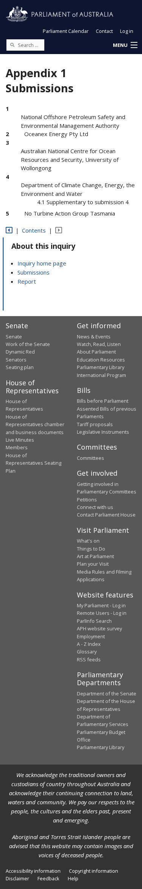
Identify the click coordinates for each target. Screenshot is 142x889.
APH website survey (99, 628)
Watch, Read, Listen (99, 344)
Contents (34, 230)
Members (17, 447)
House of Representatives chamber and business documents (35, 424)
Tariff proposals (95, 424)
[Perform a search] (12, 44)
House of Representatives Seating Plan (33, 463)
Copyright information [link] (93, 870)
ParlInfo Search (94, 620)
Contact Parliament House (106, 514)
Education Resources (101, 359)
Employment (91, 636)
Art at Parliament (95, 556)
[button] (125, 45)
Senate (14, 336)
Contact (104, 31)
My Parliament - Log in (101, 605)
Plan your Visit (93, 563)
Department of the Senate (106, 693)
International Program (101, 375)
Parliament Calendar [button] (66, 31)
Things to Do (91, 548)
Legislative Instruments (103, 431)
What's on (88, 540)
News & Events (94, 336)
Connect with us (95, 507)
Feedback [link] (48, 878)
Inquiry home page (41, 263)
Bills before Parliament (102, 400)
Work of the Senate (28, 344)
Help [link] (73, 878)
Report (26, 281)
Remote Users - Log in (101, 613)
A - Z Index (89, 644)
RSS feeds (89, 659)
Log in (126, 31)
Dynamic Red (20, 351)
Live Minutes (20, 439)
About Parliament (96, 351)
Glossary (87, 651)
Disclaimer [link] (17, 878)
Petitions (87, 499)
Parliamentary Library (100, 367)
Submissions (33, 272)
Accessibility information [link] (33, 870)
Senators (16, 359)
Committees (90, 458)
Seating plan (20, 367)
